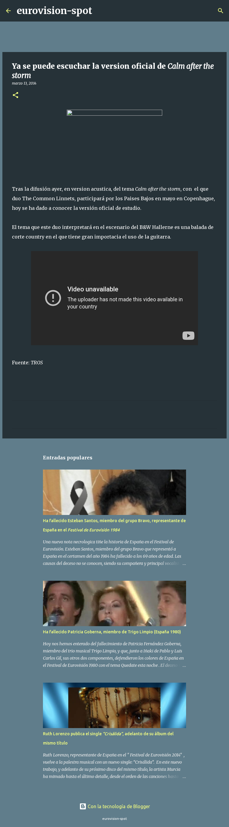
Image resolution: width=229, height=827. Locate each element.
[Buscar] (100, 11)
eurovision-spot (54, 11)
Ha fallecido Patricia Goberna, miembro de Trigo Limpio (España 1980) (112, 631)
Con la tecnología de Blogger (118, 806)
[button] (15, 95)
